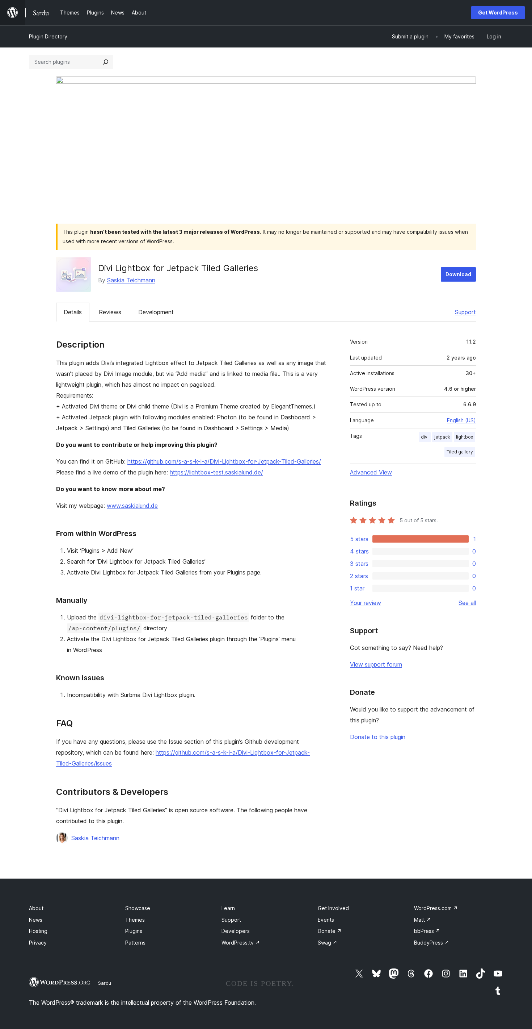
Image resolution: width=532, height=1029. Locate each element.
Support (465, 312)
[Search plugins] (105, 62)
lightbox (464, 437)
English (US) (461, 420)
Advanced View (371, 472)
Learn (228, 908)
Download (458, 274)
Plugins (133, 931)
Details (73, 312)
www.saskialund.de (132, 505)
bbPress (427, 931)
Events (326, 920)
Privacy (38, 942)
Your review (365, 602)
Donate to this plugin (377, 736)
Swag (327, 942)
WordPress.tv (240, 942)
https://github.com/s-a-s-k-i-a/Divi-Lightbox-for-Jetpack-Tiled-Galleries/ (224, 461)
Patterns (135, 942)
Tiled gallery (460, 452)
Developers (235, 931)
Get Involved (333, 908)
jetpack (442, 437)
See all (467, 602)
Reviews (110, 312)
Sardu (104, 983)
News (35, 920)
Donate (330, 931)
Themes (135, 920)
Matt (422, 920)
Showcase (137, 908)
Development (156, 312)
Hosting (38, 931)
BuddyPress (431, 942)
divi (424, 437)
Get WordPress (498, 12)
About (36, 908)
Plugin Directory (48, 36)
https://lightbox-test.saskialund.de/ (216, 472)
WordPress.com (436, 908)
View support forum (376, 664)
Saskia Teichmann (131, 280)
